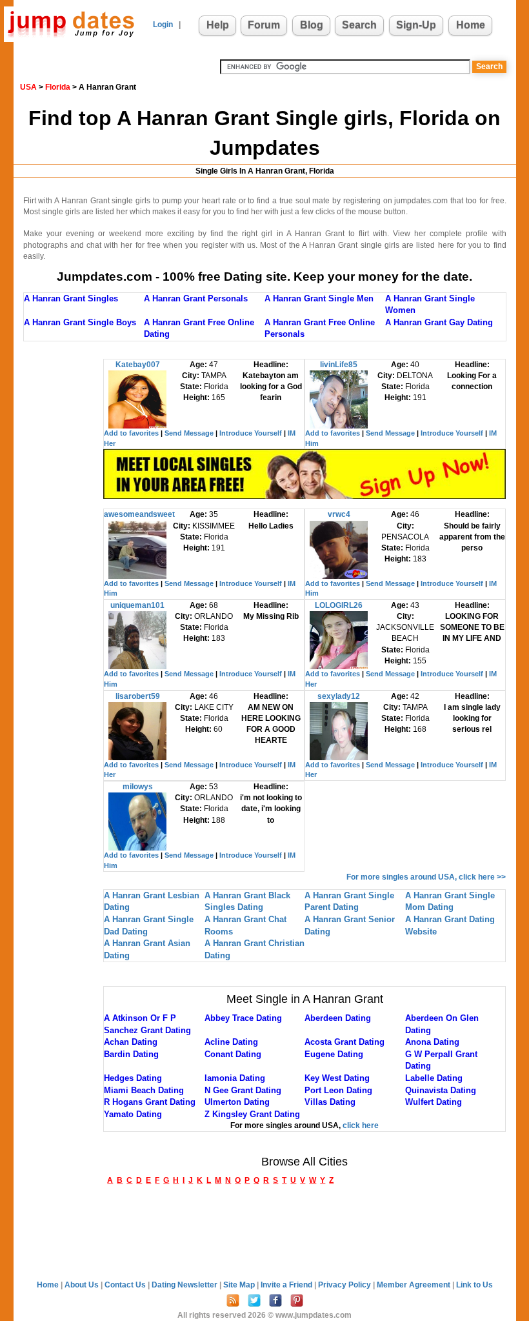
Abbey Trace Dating (243, 1018)
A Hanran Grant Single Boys (80, 322)
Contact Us (126, 1284)
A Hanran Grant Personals (196, 298)
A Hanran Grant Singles (71, 298)
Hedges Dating (133, 1078)
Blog (311, 24)
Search (359, 24)
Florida (57, 87)
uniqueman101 (137, 605)
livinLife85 (338, 364)
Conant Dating (233, 1054)
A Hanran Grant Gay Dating (439, 322)
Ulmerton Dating (237, 1102)
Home (470, 24)
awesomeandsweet (139, 514)
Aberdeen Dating (337, 1018)
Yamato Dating (133, 1114)
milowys (138, 786)
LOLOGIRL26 (339, 605)
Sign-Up (416, 24)
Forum (264, 24)
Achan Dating (130, 1042)
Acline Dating (231, 1042)
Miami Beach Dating (144, 1090)
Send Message (189, 433)
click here (361, 1125)
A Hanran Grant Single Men (319, 298)
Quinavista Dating (440, 1090)
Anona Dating (432, 1042)
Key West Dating (337, 1078)
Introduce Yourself (250, 433)
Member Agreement (414, 1284)
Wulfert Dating (433, 1102)
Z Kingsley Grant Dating (252, 1114)
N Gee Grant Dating (243, 1090)
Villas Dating (329, 1102)
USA (28, 87)
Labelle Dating (434, 1078)
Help (217, 24)
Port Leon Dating (338, 1090)
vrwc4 (339, 514)
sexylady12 (338, 696)
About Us (83, 1284)
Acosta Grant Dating (344, 1042)
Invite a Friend (287, 1284)
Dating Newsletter (185, 1284)
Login (163, 24)
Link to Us (474, 1284)
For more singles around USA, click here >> (426, 877)
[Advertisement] (74, 552)
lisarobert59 (137, 696)
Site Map (240, 1284)
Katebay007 (137, 364)
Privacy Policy (345, 1284)
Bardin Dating (131, 1054)
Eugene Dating (333, 1054)
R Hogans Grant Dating (149, 1102)
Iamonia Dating (235, 1078)
